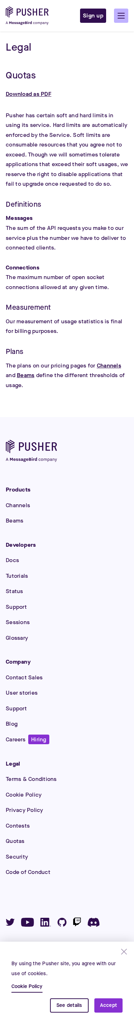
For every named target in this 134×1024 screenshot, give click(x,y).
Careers (26, 739)
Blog (12, 723)
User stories (22, 692)
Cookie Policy (23, 794)
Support (16, 607)
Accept (108, 1005)
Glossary (17, 638)
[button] (121, 16)
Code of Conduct (28, 872)
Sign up (93, 15)
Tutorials (17, 576)
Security (17, 856)
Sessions (18, 622)
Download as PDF (28, 94)
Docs (12, 560)
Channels (109, 365)
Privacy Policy (24, 810)
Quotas (15, 841)
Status (14, 591)
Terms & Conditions (31, 779)
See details (69, 1005)
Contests (18, 825)
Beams (25, 375)
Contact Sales (24, 677)
